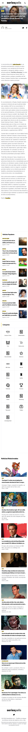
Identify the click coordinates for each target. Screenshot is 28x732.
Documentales (8, 356)
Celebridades (21, 335)
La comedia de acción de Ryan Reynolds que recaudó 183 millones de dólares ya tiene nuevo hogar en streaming (13, 543)
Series (3, 259)
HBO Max (4, 300)
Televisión (8, 410)
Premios (21, 388)
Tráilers (21, 410)
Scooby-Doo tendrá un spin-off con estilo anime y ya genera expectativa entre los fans (13, 512)
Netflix (4, 269)
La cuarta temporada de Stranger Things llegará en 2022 (9, 273)
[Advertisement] (14, 48)
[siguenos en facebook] (26, 27)
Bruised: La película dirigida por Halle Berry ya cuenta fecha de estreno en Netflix (10, 315)
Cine (3, 10)
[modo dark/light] (25, 3)
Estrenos (21, 356)
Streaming (21, 399)
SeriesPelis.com (10, 718)
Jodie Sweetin (17, 64)
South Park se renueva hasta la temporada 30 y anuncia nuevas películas (9, 263)
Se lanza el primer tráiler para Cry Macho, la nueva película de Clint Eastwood (9, 305)
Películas (4, 279)
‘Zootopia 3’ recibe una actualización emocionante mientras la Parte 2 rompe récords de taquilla (13, 482)
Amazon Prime (5, 238)
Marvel (4, 248)
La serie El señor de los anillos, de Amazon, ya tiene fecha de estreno (8, 242)
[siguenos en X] (23, 27)
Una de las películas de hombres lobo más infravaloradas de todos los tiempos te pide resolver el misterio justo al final (14, 635)
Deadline (7, 198)
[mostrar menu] (3, 3)
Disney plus (21, 346)
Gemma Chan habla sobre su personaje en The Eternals (9, 294)
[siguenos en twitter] (14, 714)
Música (8, 378)
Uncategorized (7, 420)
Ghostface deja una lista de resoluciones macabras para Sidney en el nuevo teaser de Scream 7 (13, 573)
